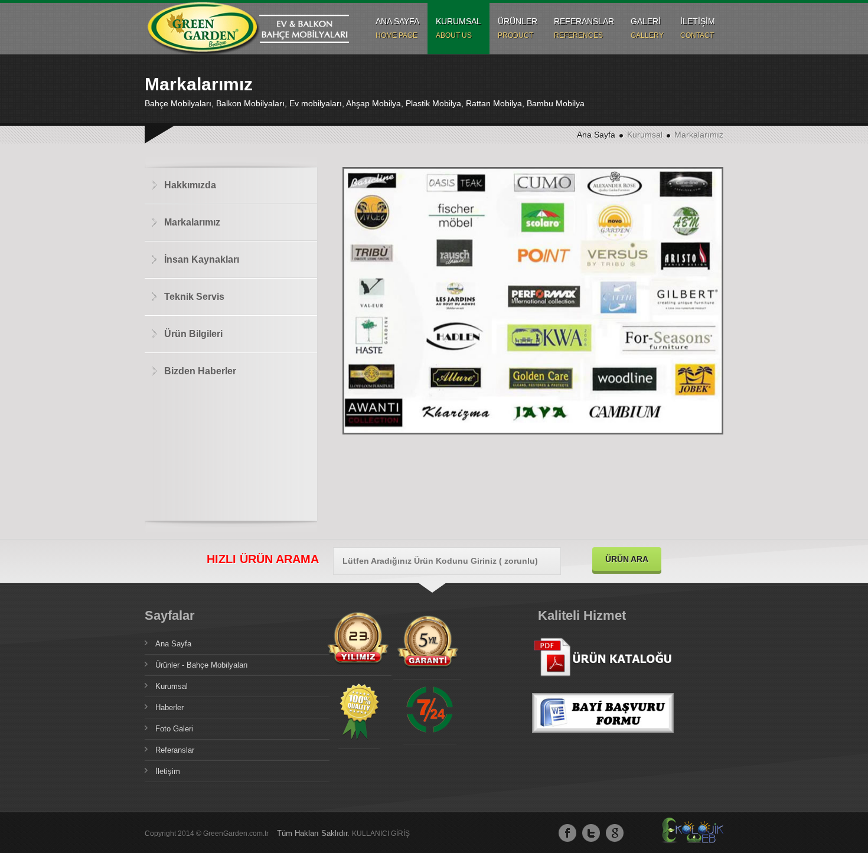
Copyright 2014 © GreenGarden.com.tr (207, 833)
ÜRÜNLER (517, 28)
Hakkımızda (190, 185)
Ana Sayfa (596, 134)
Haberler (169, 707)
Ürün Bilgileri (193, 334)
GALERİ (647, 28)
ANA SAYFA (397, 28)
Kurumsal (171, 686)
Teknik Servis (194, 297)
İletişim (167, 771)
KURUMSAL (458, 28)
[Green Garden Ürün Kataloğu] (603, 686)
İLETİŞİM (697, 28)
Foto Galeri (174, 728)
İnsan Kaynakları (201, 259)
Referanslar (174, 750)
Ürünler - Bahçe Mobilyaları (201, 665)
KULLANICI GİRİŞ (381, 833)
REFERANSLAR (584, 28)
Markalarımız (192, 222)
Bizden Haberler (200, 371)
